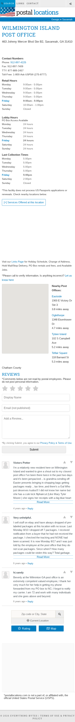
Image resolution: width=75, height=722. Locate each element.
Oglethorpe (58, 315)
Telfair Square (59, 353)
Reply (30, 508)
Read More (43, 502)
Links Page (18, 261)
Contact (33, 3)
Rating (26, 628)
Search (8, 3)
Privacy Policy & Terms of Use (56, 443)
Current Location (39, 620)
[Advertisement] (37, 50)
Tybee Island (59, 334)
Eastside (57, 296)
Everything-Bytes (24, 715)
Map (53, 628)
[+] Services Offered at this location (24, 202)
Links (20, 3)
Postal (36, 12)
